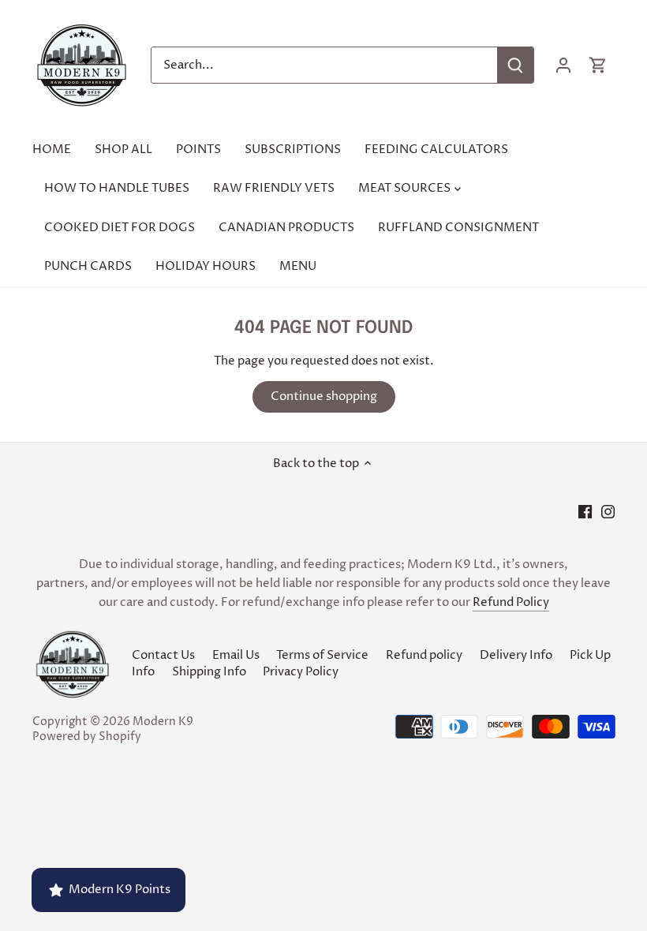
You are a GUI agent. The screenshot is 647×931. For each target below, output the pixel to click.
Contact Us (163, 655)
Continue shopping (324, 396)
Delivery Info (516, 655)
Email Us (236, 655)
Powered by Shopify (86, 737)
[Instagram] (608, 511)
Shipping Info (209, 672)
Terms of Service (322, 655)
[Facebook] (585, 511)
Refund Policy (511, 602)
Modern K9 (163, 722)
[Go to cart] (598, 65)
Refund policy (424, 655)
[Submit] (515, 65)
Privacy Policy (300, 672)
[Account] (563, 65)
